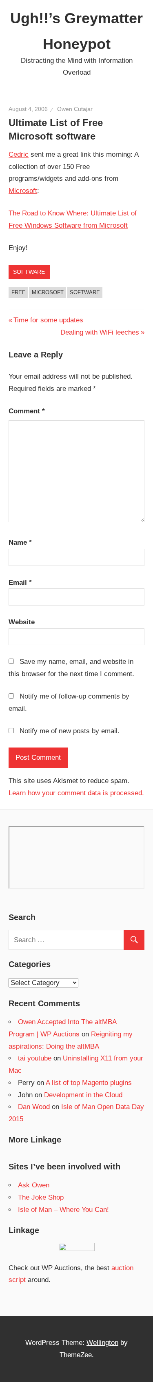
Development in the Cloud (83, 1095)
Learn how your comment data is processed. (76, 793)
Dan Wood (34, 1107)
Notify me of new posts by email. (70, 731)
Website (22, 622)
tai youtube (34, 1058)
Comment (27, 411)
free (18, 292)
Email (20, 582)
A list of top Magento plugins (89, 1083)
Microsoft (23, 191)
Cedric (19, 154)
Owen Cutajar (75, 109)
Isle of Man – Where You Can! (63, 1209)
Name (20, 542)
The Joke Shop (41, 1197)
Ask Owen (33, 1185)
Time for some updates (48, 320)
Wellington (102, 1343)
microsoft (48, 292)
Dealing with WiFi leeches (99, 332)
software (29, 271)
